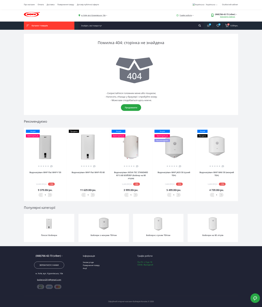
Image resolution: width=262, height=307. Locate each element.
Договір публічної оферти (88, 4)
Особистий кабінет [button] (230, 4)
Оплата (41, 4)
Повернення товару (65, 4)
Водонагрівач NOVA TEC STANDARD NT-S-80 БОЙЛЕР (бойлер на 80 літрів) (131, 175)
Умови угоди (88, 262)
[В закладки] (65, 129)
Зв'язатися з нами (49, 265)
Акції (85, 268)
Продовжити (131, 107)
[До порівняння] (61, 129)
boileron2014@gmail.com (49, 279)
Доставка (50, 4)
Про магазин (29, 4)
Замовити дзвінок (227, 17)
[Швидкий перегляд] (57, 129)
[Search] (200, 26)
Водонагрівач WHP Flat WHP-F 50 (45, 172)
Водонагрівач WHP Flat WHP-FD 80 (88, 172)
